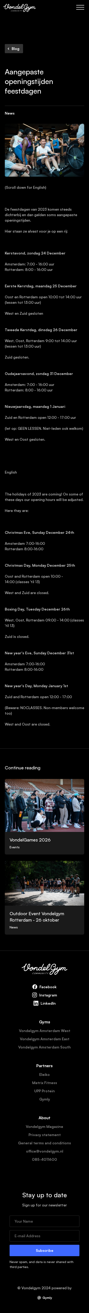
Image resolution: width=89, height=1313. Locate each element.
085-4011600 (44, 1159)
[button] (80, 7)
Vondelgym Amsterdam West (44, 1030)
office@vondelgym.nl (44, 1151)
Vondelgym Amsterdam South (44, 1047)
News (10, 113)
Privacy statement (45, 1134)
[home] (19, 7)
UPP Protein (44, 1091)
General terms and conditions (44, 1143)
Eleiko (44, 1074)
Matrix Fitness (44, 1082)
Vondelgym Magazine (44, 1126)
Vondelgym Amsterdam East (44, 1039)
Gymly (44, 1099)
